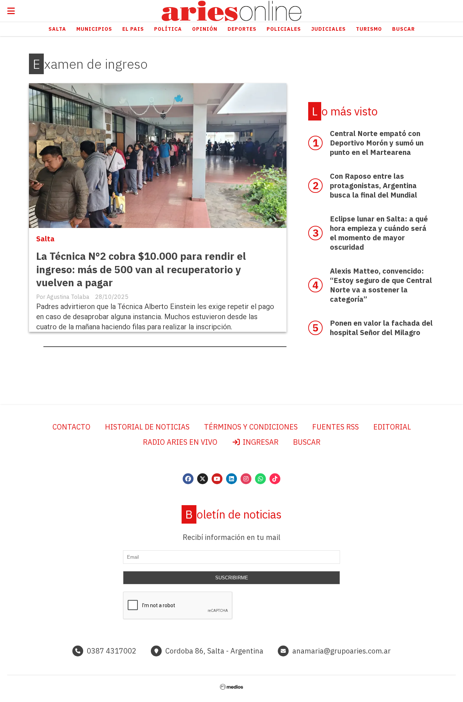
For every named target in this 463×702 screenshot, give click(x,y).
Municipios (94, 29)
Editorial (392, 427)
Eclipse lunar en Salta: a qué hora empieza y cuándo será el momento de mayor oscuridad (379, 233)
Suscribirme (231, 577)
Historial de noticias (147, 427)
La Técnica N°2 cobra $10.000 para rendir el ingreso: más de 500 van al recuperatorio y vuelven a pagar (141, 269)
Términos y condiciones (251, 427)
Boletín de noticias (233, 514)
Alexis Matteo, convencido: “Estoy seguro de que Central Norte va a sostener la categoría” (381, 285)
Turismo (369, 29)
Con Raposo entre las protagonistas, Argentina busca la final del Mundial (373, 185)
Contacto (71, 427)
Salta (57, 29)
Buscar (403, 29)
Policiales (284, 29)
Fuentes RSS (335, 427)
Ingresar (260, 442)
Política (168, 29)
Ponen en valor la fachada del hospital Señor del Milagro (381, 327)
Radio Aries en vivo (180, 442)
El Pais (133, 29)
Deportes (242, 29)
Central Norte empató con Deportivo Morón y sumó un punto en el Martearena (377, 142)
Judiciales (328, 29)
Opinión (204, 29)
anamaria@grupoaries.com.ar (341, 651)
